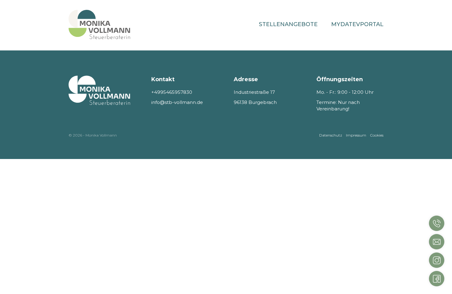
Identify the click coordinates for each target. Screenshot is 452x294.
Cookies (376, 135)
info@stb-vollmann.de (177, 102)
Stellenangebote (288, 24)
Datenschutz (330, 135)
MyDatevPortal (357, 24)
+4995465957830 (171, 92)
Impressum (356, 135)
